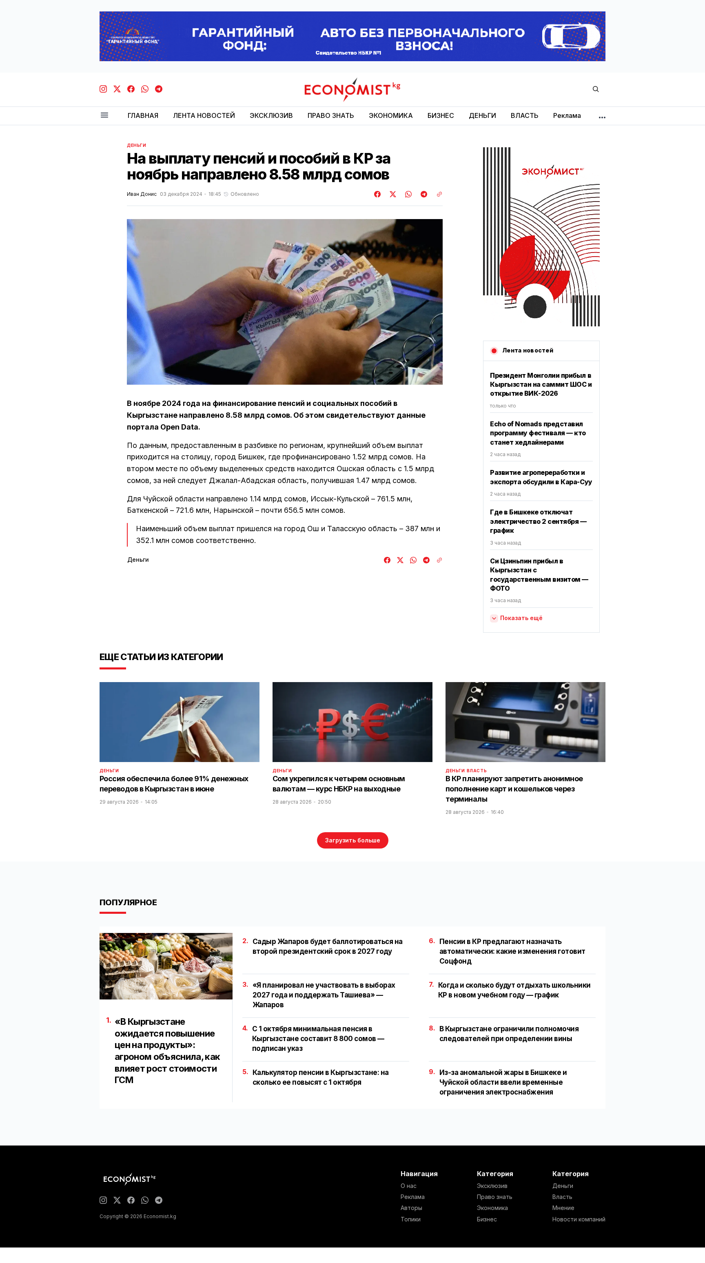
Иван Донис (142, 194)
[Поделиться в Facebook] (378, 194)
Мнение (563, 1208)
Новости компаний (578, 1219)
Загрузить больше (352, 840)
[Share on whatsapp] (407, 194)
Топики (411, 1219)
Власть (477, 771)
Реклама (413, 1197)
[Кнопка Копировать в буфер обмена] (436, 194)
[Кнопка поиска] (595, 89)
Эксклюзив (492, 1186)
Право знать (494, 1197)
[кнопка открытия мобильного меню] (104, 115)
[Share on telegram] (422, 194)
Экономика (492, 1208)
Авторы (411, 1208)
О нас (409, 1186)
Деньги (136, 145)
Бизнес (487, 1219)
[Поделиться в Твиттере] (391, 194)
